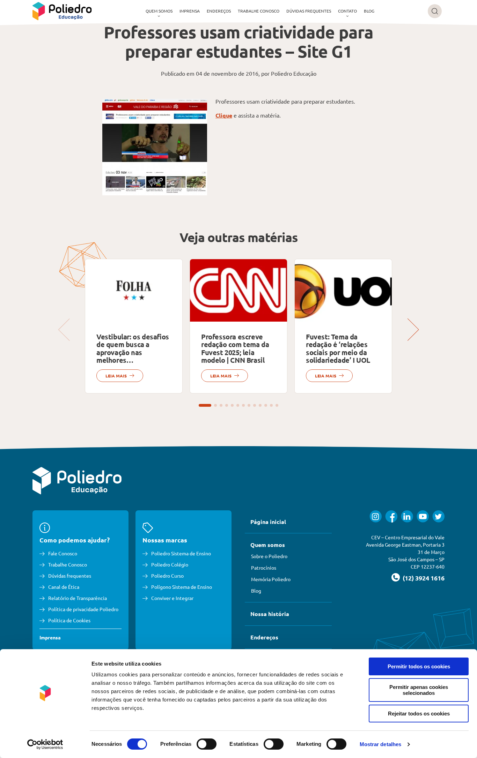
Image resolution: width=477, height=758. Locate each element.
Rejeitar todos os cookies (419, 713)
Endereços (219, 11)
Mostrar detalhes (381, 744)
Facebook (391, 516)
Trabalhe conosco (258, 11)
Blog (369, 11)
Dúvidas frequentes (308, 11)
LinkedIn (407, 516)
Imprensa (189, 11)
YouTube (423, 516)
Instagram (375, 516)
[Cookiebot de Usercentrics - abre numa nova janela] (45, 744)
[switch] (207, 744)
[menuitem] (159, 11)
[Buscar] (435, 11)
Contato (347, 11)
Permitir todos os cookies (419, 666)
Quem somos (159, 11)
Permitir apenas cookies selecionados (418, 690)
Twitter (438, 516)
